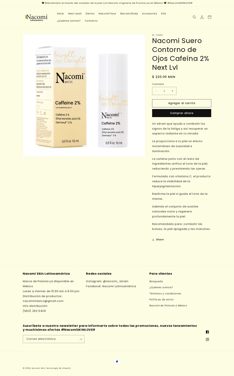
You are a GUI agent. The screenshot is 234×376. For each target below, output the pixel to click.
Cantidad (158, 84)
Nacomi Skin (38, 368)
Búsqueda (156, 281)
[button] (194, 17)
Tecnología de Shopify (58, 368)
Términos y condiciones (165, 293)
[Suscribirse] (80, 339)
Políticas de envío (161, 299)
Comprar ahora (181, 113)
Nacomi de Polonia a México (168, 305)
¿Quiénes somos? (161, 287)
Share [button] (160, 239)
